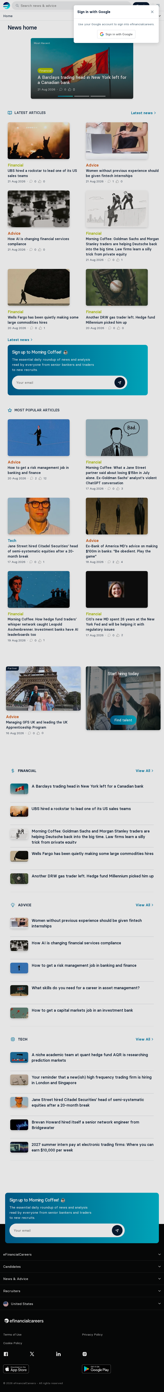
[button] (82, 696)
